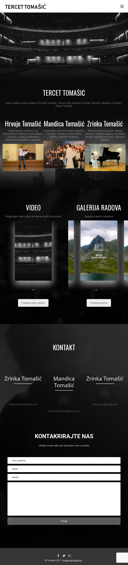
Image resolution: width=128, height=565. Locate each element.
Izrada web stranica (71, 560)
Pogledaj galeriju (99, 303)
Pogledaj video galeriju (33, 303)
